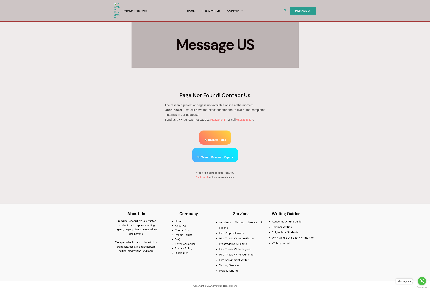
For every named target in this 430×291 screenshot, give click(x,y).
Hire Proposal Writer (231, 233)
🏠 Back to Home (215, 139)
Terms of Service (185, 243)
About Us (180, 225)
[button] (285, 11)
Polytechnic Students (285, 232)
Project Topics (184, 234)
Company (233, 11)
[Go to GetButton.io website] (422, 287)
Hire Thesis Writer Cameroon (237, 254)
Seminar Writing (282, 227)
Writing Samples (282, 243)
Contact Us (182, 230)
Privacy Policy (183, 248)
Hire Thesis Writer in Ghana (236, 238)
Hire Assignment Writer (233, 260)
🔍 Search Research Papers (215, 157)
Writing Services (229, 265)
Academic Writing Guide (287, 221)
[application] (241, 11)
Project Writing (228, 270)
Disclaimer (181, 252)
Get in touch (202, 177)
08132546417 (218, 119)
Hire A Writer (211, 11)
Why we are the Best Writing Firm (293, 237)
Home (191, 11)
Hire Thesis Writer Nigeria (235, 249)
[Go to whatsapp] (422, 281)
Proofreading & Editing (233, 243)
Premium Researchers (135, 10)
